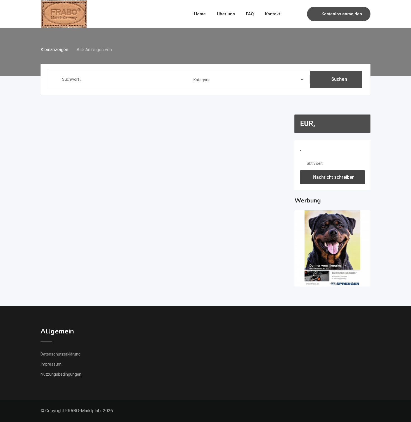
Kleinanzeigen (54, 49)
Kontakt (272, 13)
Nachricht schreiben (334, 177)
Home (200, 13)
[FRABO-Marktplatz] (65, 14)
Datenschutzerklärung (61, 354)
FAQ (250, 13)
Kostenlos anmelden (342, 13)
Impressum (51, 364)
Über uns (226, 13)
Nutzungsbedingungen (61, 374)
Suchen (339, 79)
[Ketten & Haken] (332, 248)
